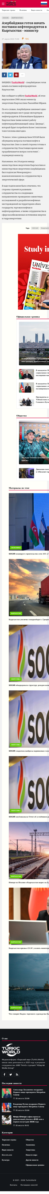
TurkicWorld (18, 82)
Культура (5, 1160)
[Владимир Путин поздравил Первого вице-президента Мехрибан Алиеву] (6, 1107)
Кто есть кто (7, 1155)
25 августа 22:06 (22, 1110)
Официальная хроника (35, 1165)
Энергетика (15, 679)
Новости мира (31, 1155)
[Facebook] (4, 1074)
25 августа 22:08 (22, 1098)
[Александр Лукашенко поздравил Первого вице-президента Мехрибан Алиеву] (6, 1093)
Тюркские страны (9, 1140)
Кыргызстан (17, 18)
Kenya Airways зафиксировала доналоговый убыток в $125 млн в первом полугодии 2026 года (28, 1119)
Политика (6, 1145)
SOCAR (5, 18)
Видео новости (7, 1150)
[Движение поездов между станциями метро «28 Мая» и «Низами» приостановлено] (26, 473)
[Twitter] (10, 1074)
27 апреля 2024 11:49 (10, 39)
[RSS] (16, 1074)
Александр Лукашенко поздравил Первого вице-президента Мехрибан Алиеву (29, 1092)
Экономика (15, 548)
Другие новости (32, 1160)
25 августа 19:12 (22, 1125)
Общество (30, 1140)
